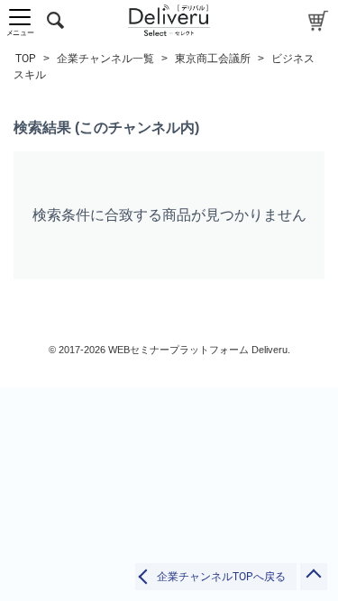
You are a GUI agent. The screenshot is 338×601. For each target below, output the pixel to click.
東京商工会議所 (213, 58)
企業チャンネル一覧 (105, 58)
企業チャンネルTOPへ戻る (221, 576)
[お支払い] (318, 20)
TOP (25, 58)
